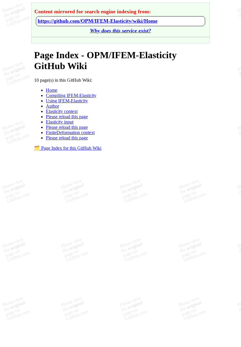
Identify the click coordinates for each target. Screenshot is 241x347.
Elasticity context (62, 111)
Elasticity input (59, 121)
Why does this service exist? (120, 31)
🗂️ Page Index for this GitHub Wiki (67, 148)
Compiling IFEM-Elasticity (71, 95)
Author (52, 106)
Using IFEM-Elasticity (67, 100)
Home (51, 90)
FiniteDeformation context (70, 132)
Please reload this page (67, 116)
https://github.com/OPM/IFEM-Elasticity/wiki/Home (98, 21)
